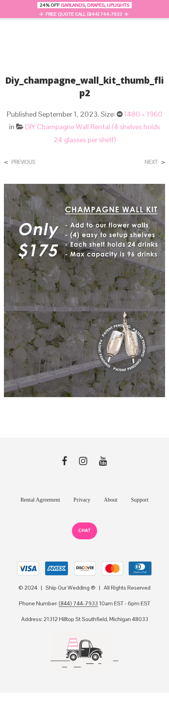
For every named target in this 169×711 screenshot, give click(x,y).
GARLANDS (73, 5)
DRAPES (96, 5)
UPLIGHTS (118, 5)
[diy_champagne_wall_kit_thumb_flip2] (84, 290)
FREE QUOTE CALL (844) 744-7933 (84, 14)
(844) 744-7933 (78, 604)
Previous (23, 162)
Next (151, 162)
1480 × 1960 (143, 114)
